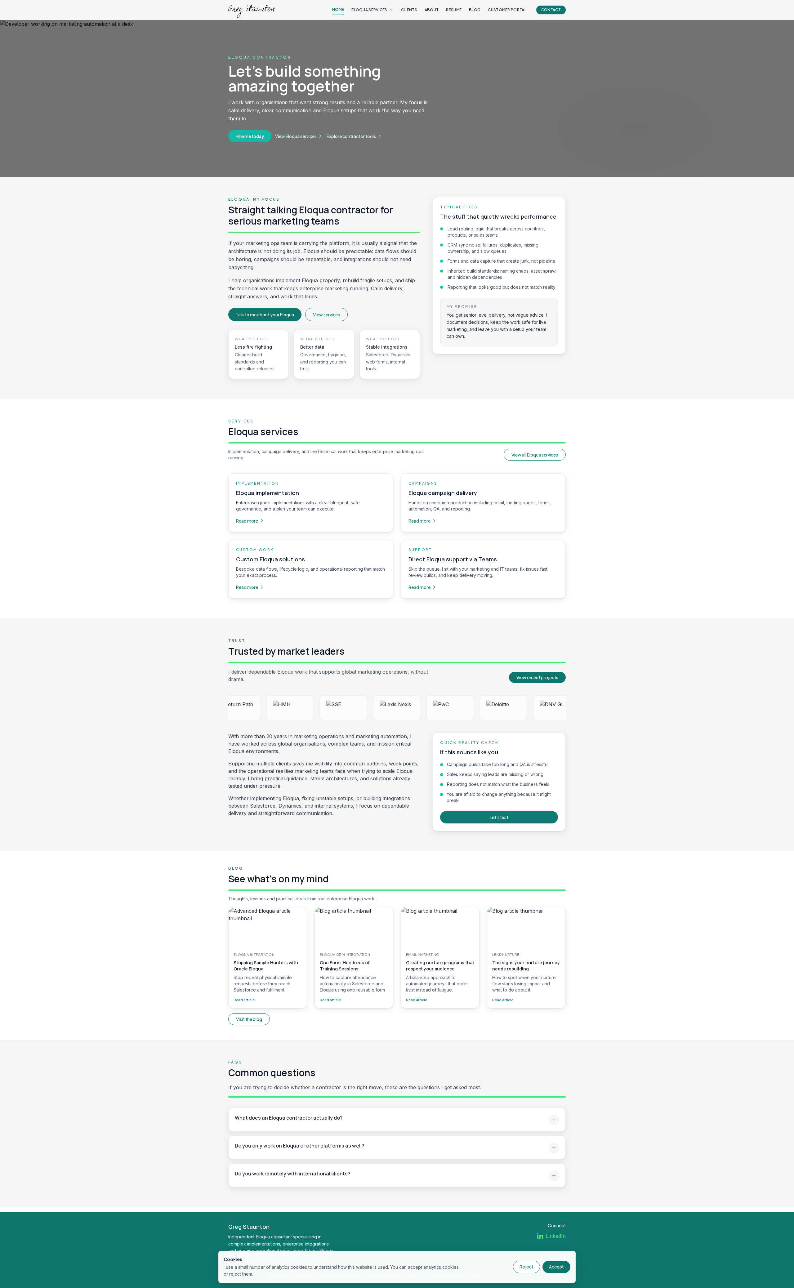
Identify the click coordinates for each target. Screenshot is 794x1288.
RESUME (454, 9)
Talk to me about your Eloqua (265, 314)
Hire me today (250, 136)
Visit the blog (249, 1019)
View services (326, 314)
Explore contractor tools (351, 136)
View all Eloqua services (534, 454)
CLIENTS (409, 9)
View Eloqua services (296, 136)
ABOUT (432, 9)
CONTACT (551, 9)
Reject (526, 1267)
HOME (338, 9)
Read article (244, 999)
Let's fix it (499, 817)
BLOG (474, 9)
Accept (556, 1267)
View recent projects (537, 677)
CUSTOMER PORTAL (507, 9)
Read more (247, 521)
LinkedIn (556, 1236)
